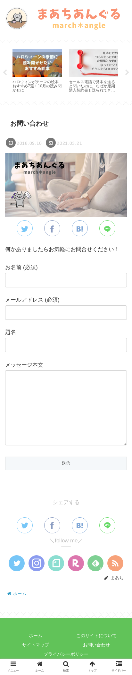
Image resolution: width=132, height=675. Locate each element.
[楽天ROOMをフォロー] (76, 563)
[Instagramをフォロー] (37, 563)
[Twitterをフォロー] (17, 563)
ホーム (35, 635)
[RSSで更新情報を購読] (115, 563)
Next (127, 72)
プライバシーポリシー (66, 654)
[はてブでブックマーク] (80, 228)
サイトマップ (35, 644)
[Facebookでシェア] (52, 228)
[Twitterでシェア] (25, 228)
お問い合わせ (96, 644)
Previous (5, 72)
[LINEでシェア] (107, 228)
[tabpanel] (37, 71)
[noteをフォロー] (56, 563)
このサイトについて (96, 635)
